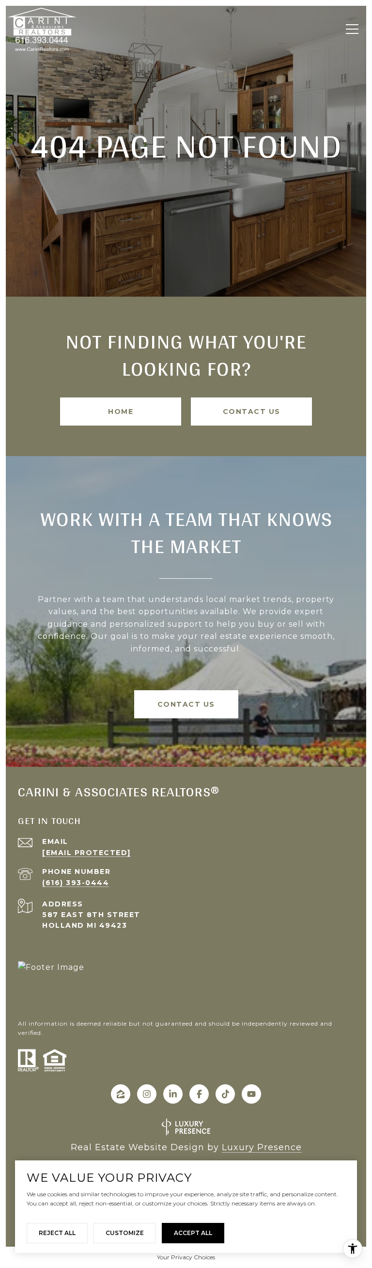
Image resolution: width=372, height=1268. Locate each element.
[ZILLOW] (120, 1094)
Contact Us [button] (251, 411)
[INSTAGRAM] (146, 1094)
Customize (125, 1232)
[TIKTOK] (225, 1094)
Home (120, 411)
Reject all (57, 1232)
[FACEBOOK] (199, 1094)
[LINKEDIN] (173, 1094)
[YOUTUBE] (251, 1094)
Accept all (193, 1232)
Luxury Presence (262, 1147)
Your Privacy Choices (186, 1257)
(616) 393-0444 (75, 882)
